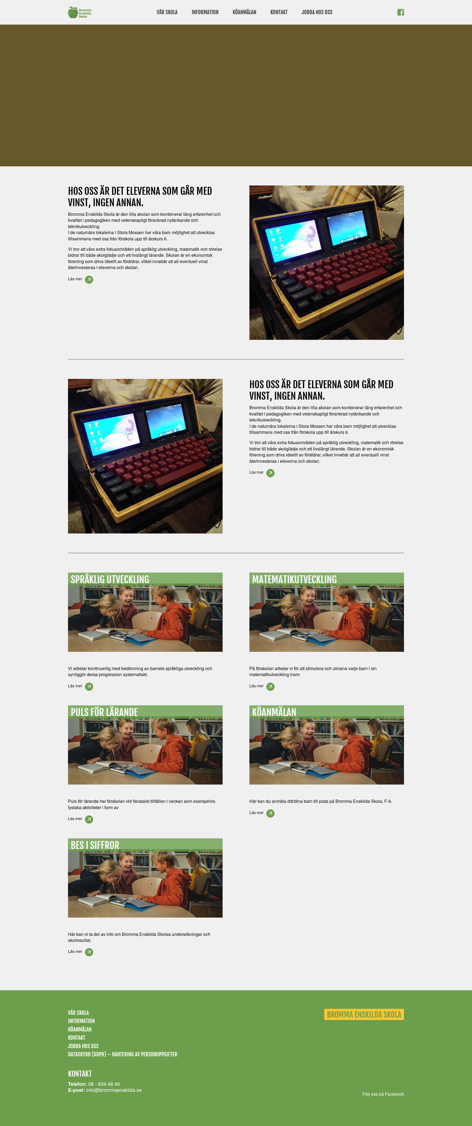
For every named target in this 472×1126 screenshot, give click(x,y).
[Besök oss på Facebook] (400, 14)
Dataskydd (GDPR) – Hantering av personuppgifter (122, 1054)
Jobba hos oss (317, 12)
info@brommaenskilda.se (114, 1089)
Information (205, 12)
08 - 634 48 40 (104, 1083)
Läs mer (75, 278)
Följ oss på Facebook (383, 1094)
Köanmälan (244, 12)
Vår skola (167, 12)
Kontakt (279, 12)
